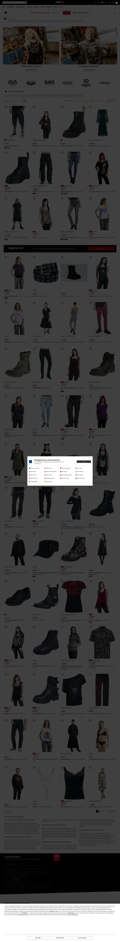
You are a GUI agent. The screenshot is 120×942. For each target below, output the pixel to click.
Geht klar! (38, 937)
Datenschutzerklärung (72, 914)
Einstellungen (82, 938)
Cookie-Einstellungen (22, 914)
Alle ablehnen (60, 937)
